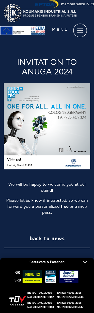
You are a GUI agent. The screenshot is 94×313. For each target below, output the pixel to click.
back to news (47, 238)
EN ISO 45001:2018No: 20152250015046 (70, 294)
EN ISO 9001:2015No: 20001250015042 (40, 294)
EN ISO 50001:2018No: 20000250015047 (70, 304)
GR (17, 272)
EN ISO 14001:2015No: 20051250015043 (40, 304)
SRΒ (18, 280)
